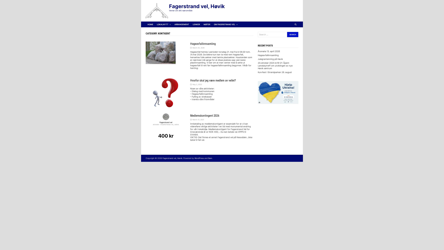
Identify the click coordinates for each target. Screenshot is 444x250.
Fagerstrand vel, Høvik (197, 6)
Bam (210, 158)
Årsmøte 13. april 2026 (269, 51)
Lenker (196, 24)
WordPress (199, 158)
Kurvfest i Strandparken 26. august (275, 72)
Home (150, 24)
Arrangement (181, 24)
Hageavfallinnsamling (203, 43)
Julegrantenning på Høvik (270, 59)
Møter (207, 24)
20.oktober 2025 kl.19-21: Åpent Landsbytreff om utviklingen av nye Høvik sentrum (275, 66)
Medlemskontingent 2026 (204, 115)
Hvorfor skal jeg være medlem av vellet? (213, 80)
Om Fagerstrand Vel (224, 24)
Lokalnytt (162, 24)
